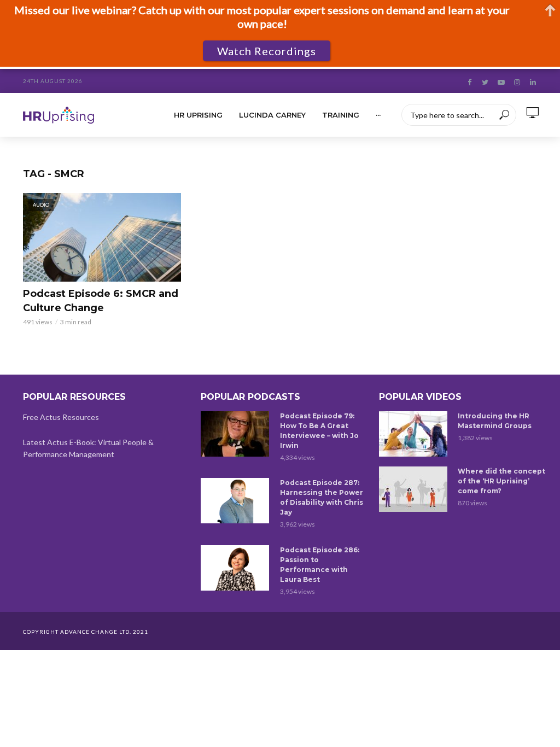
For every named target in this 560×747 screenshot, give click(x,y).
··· (378, 114)
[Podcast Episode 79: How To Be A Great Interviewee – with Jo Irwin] (235, 434)
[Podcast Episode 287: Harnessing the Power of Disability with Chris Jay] (235, 500)
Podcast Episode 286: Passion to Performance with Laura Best (319, 564)
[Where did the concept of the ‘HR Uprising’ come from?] (413, 489)
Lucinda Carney (272, 114)
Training (340, 114)
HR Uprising (198, 114)
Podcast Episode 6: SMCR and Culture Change (100, 301)
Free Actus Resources (61, 417)
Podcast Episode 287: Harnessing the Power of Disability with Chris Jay (321, 497)
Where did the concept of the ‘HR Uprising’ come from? (501, 481)
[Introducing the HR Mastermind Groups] (413, 434)
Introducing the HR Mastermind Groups (495, 421)
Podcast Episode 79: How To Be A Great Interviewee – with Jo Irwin (319, 431)
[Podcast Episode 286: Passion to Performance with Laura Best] (235, 568)
